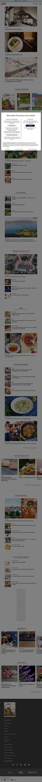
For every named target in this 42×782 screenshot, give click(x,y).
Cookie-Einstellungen (32, 149)
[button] (30, 126)
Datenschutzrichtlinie (19, 149)
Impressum (7, 149)
